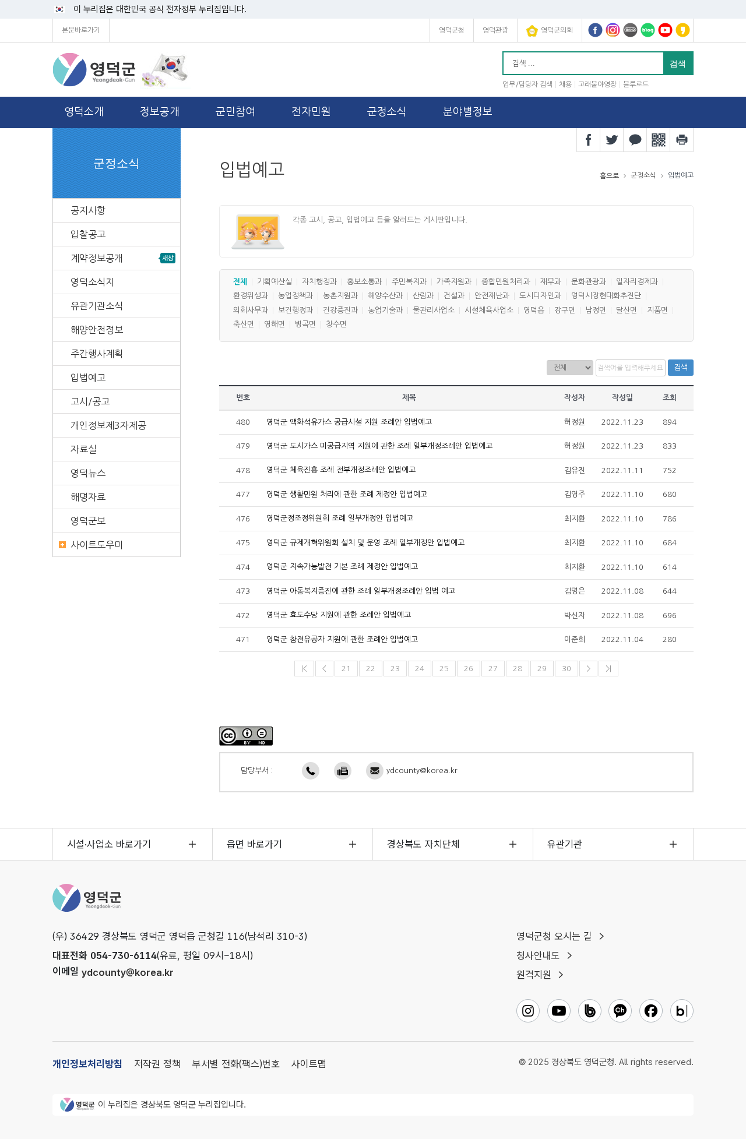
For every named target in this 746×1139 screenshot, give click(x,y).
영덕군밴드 (630, 30)
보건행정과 (295, 310)
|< (304, 668)
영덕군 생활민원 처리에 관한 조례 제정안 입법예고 (346, 494)
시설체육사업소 (489, 310)
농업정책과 (295, 296)
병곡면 (305, 325)
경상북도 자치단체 (423, 844)
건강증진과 (340, 310)
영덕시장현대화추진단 (606, 296)
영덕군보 (88, 521)
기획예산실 (274, 281)
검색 (681, 367)
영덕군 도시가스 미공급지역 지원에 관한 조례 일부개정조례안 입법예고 (379, 446)
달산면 (626, 310)
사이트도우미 (97, 544)
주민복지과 (409, 281)
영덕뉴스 (88, 473)
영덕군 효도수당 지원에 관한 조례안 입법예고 (338, 615)
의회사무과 (250, 310)
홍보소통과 (364, 281)
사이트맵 (308, 1064)
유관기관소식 (97, 306)
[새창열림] (246, 735)
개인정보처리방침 (87, 1064)
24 (419, 668)
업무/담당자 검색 (527, 84)
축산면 (243, 325)
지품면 (657, 310)
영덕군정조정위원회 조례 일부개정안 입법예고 (339, 519)
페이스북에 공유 (588, 139)
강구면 (564, 310)
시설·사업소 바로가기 (109, 844)
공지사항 (88, 210)
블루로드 (636, 84)
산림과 (423, 296)
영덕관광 (495, 30)
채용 (565, 84)
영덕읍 (533, 310)
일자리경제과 (637, 281)
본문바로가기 (81, 30)
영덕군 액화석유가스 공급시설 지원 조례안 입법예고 (349, 422)
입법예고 (88, 377)
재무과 (550, 281)
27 (493, 668)
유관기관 (564, 844)
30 (566, 668)
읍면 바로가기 (254, 844)
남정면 (595, 310)
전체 (240, 281)
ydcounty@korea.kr (422, 770)
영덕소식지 (92, 282)
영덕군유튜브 (665, 30)
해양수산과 (385, 296)
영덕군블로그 (648, 30)
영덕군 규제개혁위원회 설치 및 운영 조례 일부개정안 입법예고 (365, 542)
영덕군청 (452, 30)
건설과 (454, 296)
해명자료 (88, 497)
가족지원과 (454, 281)
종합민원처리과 (505, 281)
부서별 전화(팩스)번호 (236, 1064)
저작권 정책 (157, 1064)
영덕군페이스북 (595, 30)
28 (517, 668)
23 (395, 668)
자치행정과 (319, 281)
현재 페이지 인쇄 (682, 139)
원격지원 (533, 975)
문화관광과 (588, 281)
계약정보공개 (97, 258)
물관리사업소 (434, 310)
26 (468, 668)
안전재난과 (491, 296)
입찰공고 (88, 234)
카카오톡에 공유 (635, 139)
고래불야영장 (597, 84)
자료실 (84, 449)
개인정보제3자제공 (108, 425)
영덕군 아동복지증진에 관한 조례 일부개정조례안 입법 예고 (360, 591)
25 (444, 668)
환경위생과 (250, 296)
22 (370, 668)
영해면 (274, 325)
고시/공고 (90, 401)
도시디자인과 (540, 296)
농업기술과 (385, 310)
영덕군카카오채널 (682, 30)
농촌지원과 (340, 296)
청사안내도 (538, 955)
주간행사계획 (97, 353)
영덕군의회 (557, 30)
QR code (658, 139)
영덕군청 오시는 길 (554, 936)
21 (346, 668)
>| (608, 668)
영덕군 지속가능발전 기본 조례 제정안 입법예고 (342, 567)
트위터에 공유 (612, 139)
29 (542, 668)
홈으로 (609, 175)
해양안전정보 (97, 329)
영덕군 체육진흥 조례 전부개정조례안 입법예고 (341, 470)
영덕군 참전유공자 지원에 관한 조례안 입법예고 (342, 639)
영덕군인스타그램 (613, 30)
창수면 (336, 325)
